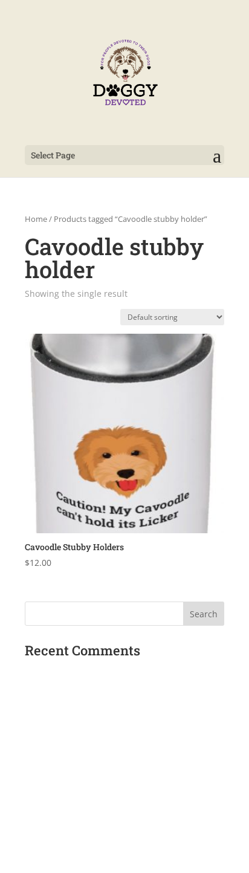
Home (36, 218)
